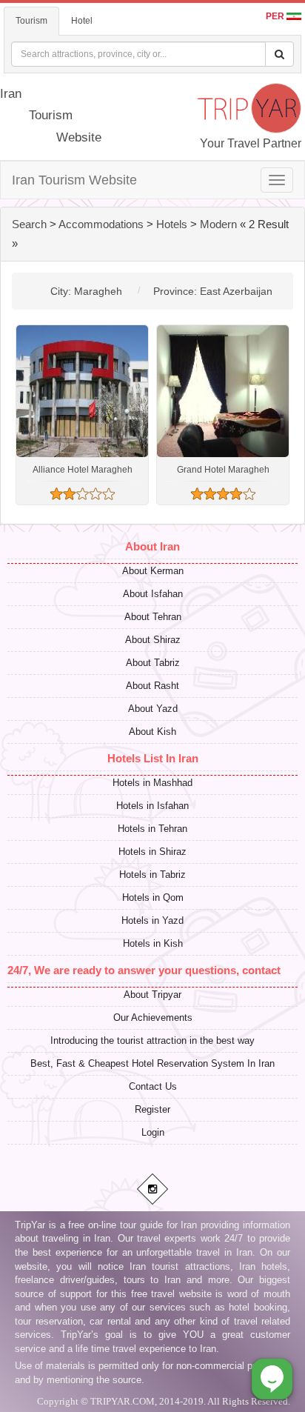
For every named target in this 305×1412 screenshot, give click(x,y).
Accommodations (101, 224)
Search (29, 224)
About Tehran (152, 616)
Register (152, 1109)
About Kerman (153, 570)
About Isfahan (153, 593)
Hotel (82, 21)
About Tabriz (153, 662)
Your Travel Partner (250, 143)
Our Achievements (152, 1017)
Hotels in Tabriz (152, 874)
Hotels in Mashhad (152, 782)
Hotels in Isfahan (152, 805)
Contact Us (153, 1086)
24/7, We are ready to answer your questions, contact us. (153, 970)
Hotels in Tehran (152, 828)
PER (276, 16)
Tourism (31, 21)
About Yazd (153, 708)
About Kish (152, 731)
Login (152, 1132)
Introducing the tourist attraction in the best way (152, 1040)
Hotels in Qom (153, 897)
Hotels (171, 224)
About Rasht (152, 685)
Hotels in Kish (153, 943)
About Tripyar (152, 994)
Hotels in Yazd (152, 920)
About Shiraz (153, 639)
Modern (218, 224)
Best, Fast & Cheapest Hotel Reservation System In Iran (152, 1063)
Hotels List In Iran (152, 758)
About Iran (152, 546)
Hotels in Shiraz (152, 851)
